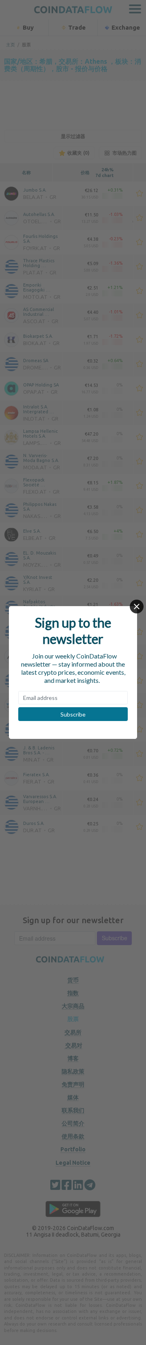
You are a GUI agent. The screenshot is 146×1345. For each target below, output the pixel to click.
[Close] (137, 606)
